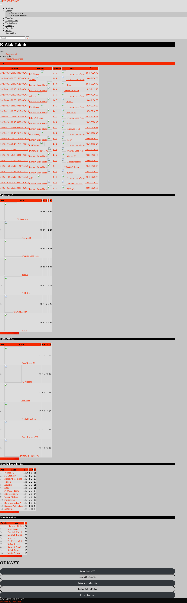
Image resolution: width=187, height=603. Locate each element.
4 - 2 (55, 111)
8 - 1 (55, 166)
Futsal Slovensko (87, 595)
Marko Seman (14, 553)
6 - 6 (55, 95)
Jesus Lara (12, 538)
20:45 (91, 73)
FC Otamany (35, 74)
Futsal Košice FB (87, 571)
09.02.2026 (14, 122)
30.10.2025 (14, 182)
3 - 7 (55, 100)
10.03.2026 (14, 95)
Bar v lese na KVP (74, 184)
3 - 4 (55, 177)
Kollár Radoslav (15, 544)
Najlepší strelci (11, 20)
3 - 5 (55, 78)
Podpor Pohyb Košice (87, 589)
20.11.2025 (14, 166)
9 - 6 (55, 133)
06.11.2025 (14, 177)
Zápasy (8, 11)
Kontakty (9, 25)
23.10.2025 (14, 188)
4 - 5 (55, 155)
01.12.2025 (14, 155)
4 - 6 (55, 144)
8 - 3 (55, 160)
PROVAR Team (71, 90)
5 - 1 (55, 73)
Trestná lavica (11, 23)
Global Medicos (73, 162)
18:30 (91, 106)
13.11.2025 (14, 171)
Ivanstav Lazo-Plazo (14, 59)
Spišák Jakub (13, 550)
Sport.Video (10, 33)
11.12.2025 (14, 149)
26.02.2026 (14, 106)
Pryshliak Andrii (15, 541)
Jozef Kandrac (14, 529)
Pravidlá (9, 28)
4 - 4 (55, 171)
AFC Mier (71, 189)
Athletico (33, 96)
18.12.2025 (14, 144)
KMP (69, 123)
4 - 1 (55, 106)
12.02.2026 (14, 117)
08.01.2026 (14, 138)
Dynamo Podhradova (38, 151)
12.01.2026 (14, 133)
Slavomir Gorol (14, 547)
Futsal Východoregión (87, 583)
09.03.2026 (14, 100)
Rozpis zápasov (18, 13)
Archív (8, 30)
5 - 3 (55, 182)
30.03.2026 (14, 73)
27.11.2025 (14, 160)
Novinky (9, 8)
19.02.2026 (14, 111)
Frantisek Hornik (15, 532)
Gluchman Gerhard (16, 526)
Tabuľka (9, 18)
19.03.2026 (14, 89)
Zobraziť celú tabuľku (9, 333)
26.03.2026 (14, 78)
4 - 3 (55, 84)
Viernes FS (71, 112)
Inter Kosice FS (73, 129)
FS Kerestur (34, 145)
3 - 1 (55, 127)
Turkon (32, 79)
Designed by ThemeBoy (10, 602)
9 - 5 (55, 122)
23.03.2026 (14, 84)
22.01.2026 (14, 127)
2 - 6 (55, 149)
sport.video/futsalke (87, 577)
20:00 (91, 78)
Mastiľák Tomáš (15, 535)
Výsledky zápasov (19, 16)
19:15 (91, 89)
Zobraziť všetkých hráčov (11, 556)
